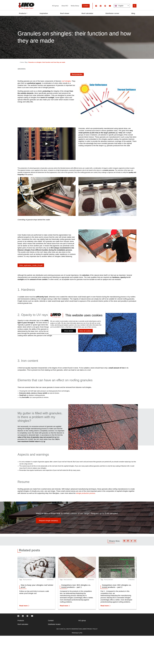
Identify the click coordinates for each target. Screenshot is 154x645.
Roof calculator (23, 624)
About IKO (64, 6)
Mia (81, 632)
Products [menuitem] (22, 13)
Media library (75, 6)
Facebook (124, 540)
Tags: (20, 579)
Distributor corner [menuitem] (112, 13)
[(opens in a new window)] (96, 6)
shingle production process (85, 493)
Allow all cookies (85, 331)
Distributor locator (54, 624)
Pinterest (135, 540)
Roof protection (77, 74)
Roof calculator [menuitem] (87, 13)
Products (21, 620)
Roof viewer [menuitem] (64, 13)
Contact (85, 6)
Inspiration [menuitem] (44, 13)
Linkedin (127, 540)
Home (22, 62)
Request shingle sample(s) (48, 520)
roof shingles (66, 81)
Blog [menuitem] (133, 13)
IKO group (55, 6)
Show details (68, 331)
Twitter (131, 540)
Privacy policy (92, 629)
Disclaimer (83, 629)
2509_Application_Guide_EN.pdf (30, 265)
